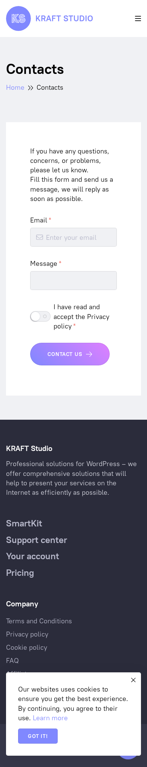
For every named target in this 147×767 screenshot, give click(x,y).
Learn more (50, 717)
